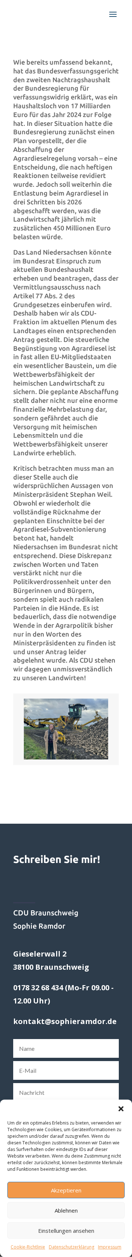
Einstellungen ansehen (66, 1230)
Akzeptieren (66, 1190)
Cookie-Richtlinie (28, 1247)
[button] (121, 1108)
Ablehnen (66, 1210)
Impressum (109, 1247)
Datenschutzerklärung (71, 1247)
